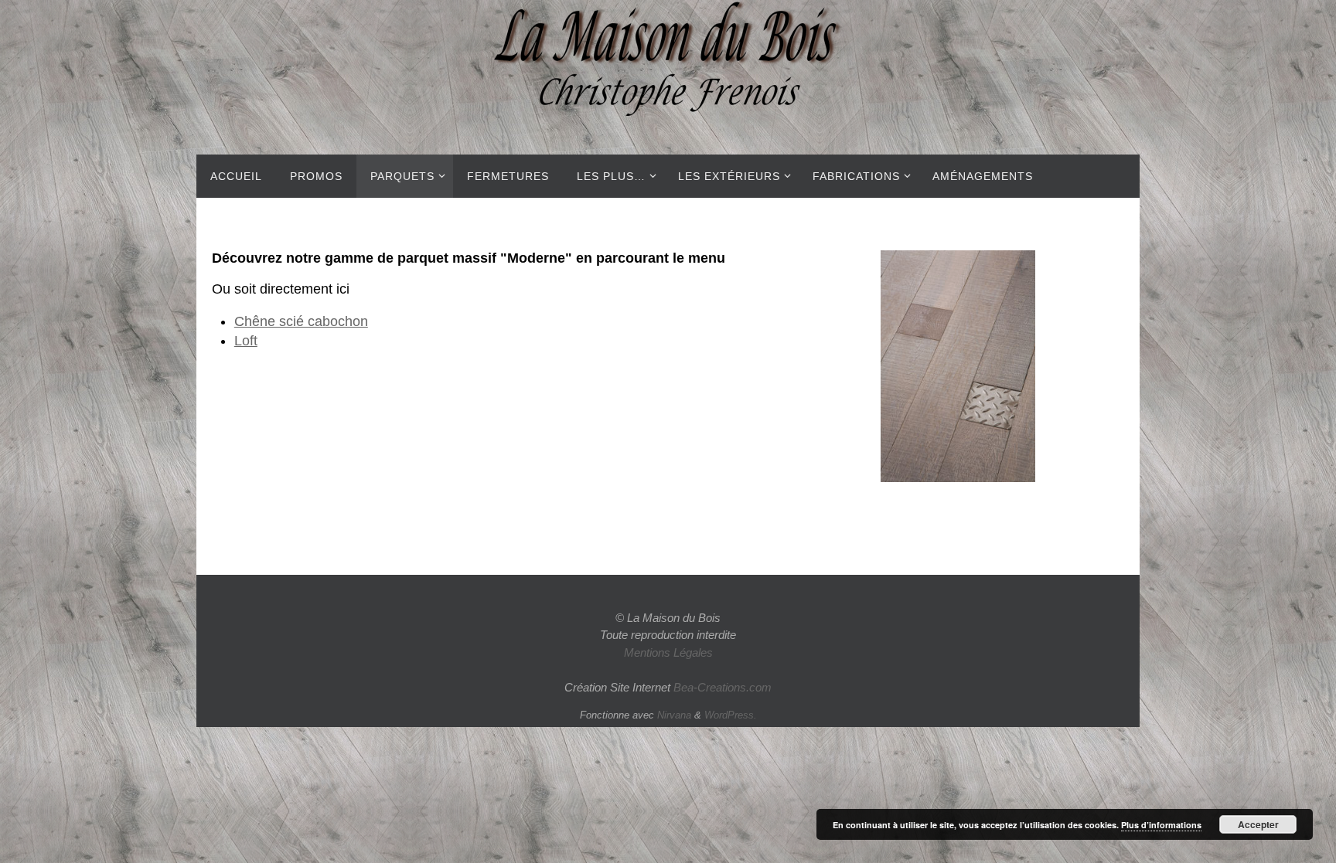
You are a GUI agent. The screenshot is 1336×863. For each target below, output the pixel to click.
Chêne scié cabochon (301, 321)
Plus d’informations (1161, 825)
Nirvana (674, 715)
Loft (245, 340)
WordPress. (730, 715)
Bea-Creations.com (722, 687)
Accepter (1258, 824)
